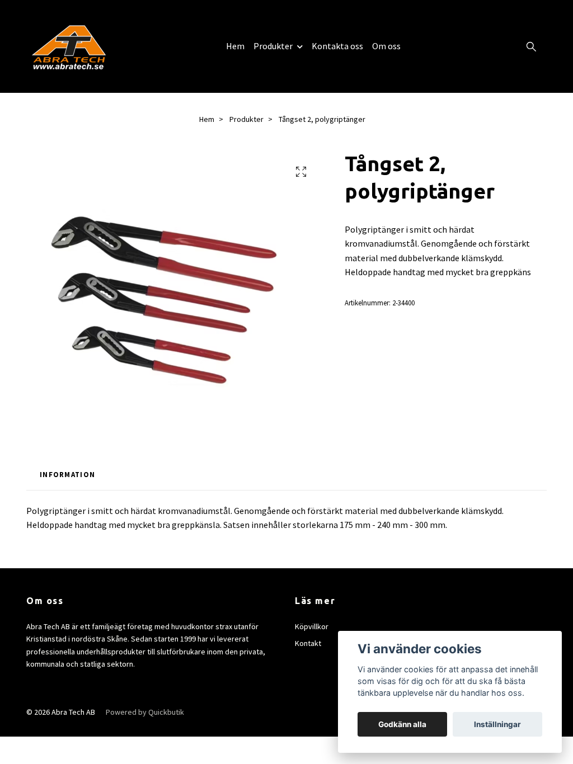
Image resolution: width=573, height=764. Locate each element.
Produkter (273, 45)
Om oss (386, 45)
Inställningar (497, 724)
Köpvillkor (311, 626)
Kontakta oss (337, 45)
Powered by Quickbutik (145, 712)
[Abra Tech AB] (69, 46)
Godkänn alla (402, 724)
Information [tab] (67, 474)
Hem (235, 45)
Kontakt (308, 643)
